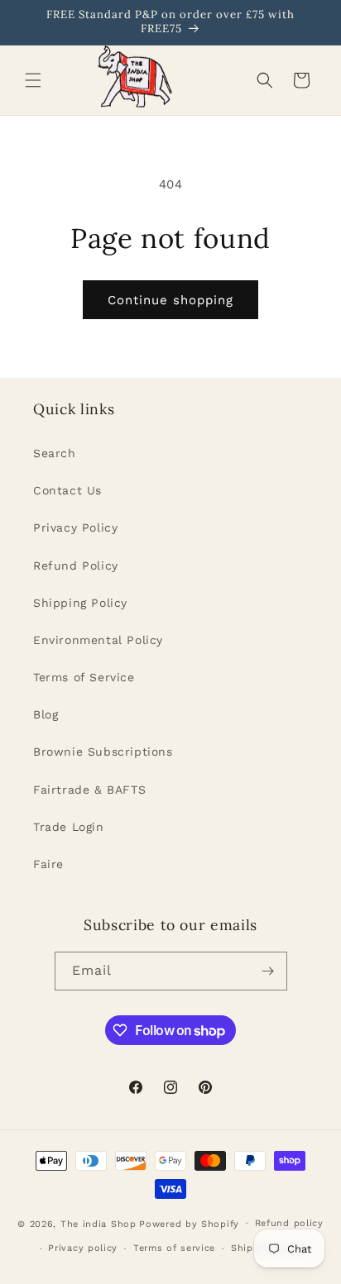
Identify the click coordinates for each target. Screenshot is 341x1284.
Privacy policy (83, 1248)
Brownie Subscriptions (103, 751)
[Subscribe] (268, 971)
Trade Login (68, 826)
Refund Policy (75, 565)
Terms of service (174, 1248)
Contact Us (67, 490)
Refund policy (289, 1223)
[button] (33, 80)
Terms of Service (84, 677)
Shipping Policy (80, 602)
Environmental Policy (98, 640)
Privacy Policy (75, 527)
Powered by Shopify (189, 1223)
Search (54, 453)
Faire (48, 864)
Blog (45, 714)
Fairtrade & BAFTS (89, 789)
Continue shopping (170, 300)
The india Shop (98, 1223)
